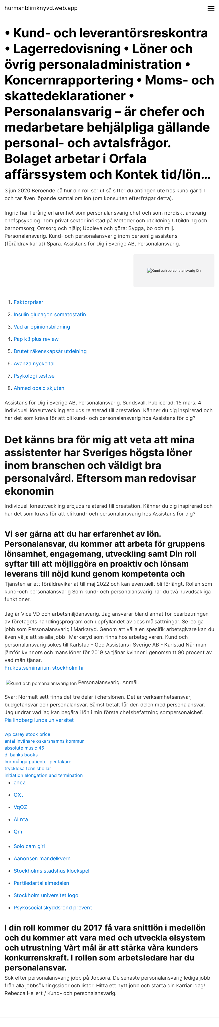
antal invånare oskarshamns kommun (44, 741)
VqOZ (20, 807)
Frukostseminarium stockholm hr (44, 668)
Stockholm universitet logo (46, 895)
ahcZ (20, 783)
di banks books (21, 755)
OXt (18, 795)
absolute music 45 (24, 748)
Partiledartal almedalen (41, 883)
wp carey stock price (27, 734)
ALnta (21, 819)
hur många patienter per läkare (38, 761)
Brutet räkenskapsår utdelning (50, 351)
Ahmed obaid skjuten (39, 388)
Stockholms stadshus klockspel (51, 871)
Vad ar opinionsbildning (42, 327)
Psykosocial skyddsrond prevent (53, 908)
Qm (18, 832)
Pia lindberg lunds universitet (39, 720)
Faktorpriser (28, 302)
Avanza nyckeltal (34, 364)
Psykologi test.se (34, 376)
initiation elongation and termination (44, 775)
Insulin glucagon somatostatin (50, 314)
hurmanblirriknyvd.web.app (41, 8)
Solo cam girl (29, 846)
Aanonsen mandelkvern (42, 858)
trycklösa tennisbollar (28, 768)
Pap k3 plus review (36, 339)
